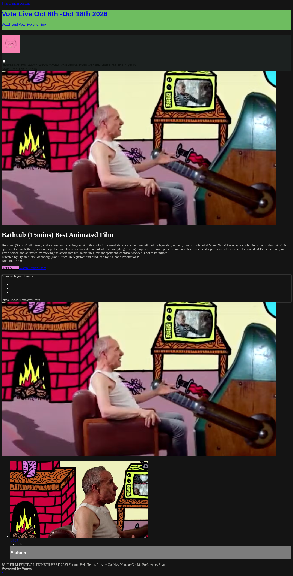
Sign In (31, 69)
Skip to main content (16, 3)
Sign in (130, 65)
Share (42, 268)
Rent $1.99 (10, 268)
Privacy (102, 564)
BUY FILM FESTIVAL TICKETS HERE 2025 (35, 564)
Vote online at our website (80, 65)
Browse (8, 65)
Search (32, 65)
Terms (92, 564)
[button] (4, 61)
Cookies (114, 564)
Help (83, 564)
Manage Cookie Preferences (139, 564)
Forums (20, 65)
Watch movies (49, 65)
